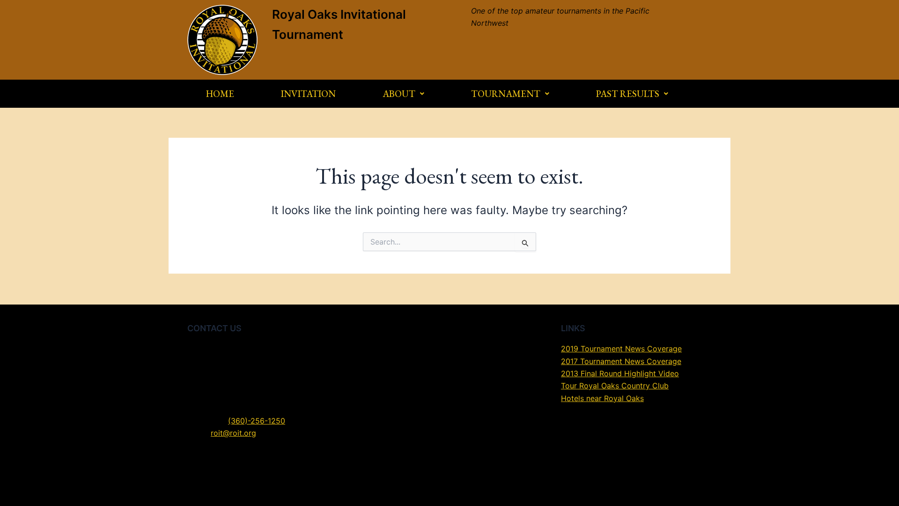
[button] (403, 94)
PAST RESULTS (627, 94)
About (399, 94)
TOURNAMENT (505, 94)
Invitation (308, 94)
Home (220, 94)
